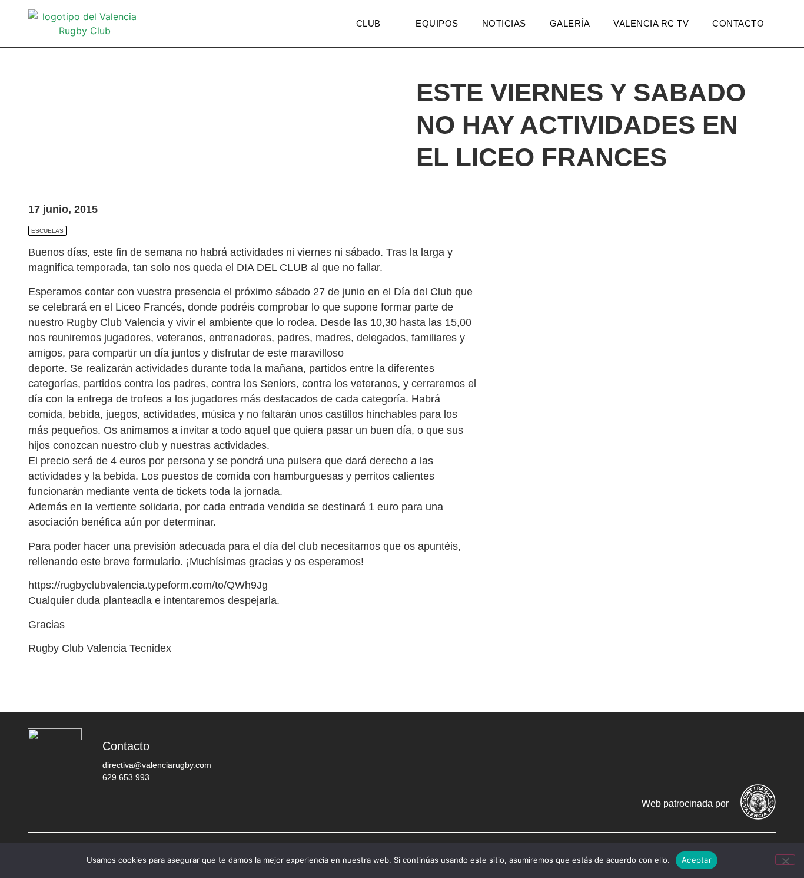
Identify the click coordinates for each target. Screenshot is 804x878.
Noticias (504, 23)
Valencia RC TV (651, 23)
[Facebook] (619, 755)
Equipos (437, 23)
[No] (785, 859)
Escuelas (47, 230)
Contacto (738, 23)
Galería (570, 23)
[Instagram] (690, 755)
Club (368, 23)
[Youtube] (725, 755)
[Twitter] (655, 755)
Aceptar (697, 859)
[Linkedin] (761, 755)
